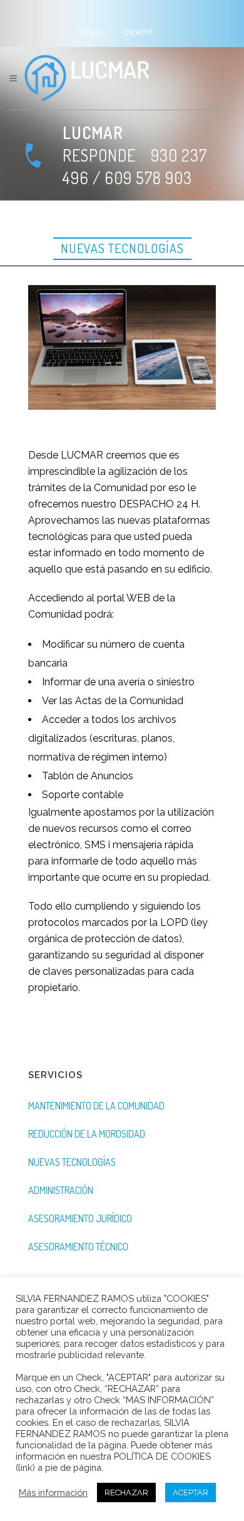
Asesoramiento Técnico (78, 1246)
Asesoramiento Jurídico (80, 1218)
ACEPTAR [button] (190, 1492)
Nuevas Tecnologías (72, 1162)
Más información (53, 1492)
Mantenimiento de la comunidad (96, 1105)
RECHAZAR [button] (126, 1492)
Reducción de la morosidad (86, 1134)
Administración (60, 1190)
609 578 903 (148, 177)
